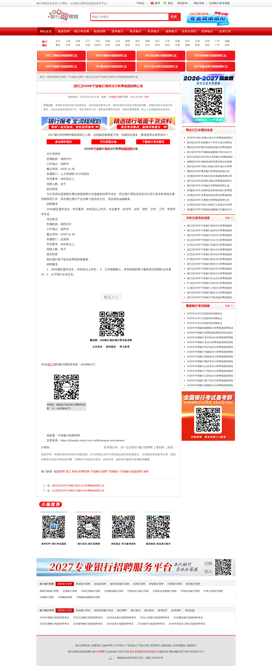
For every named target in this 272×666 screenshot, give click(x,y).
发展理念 (96, 645)
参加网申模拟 (63, 141)
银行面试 (149, 610)
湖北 (137, 41)
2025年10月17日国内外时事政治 (204, 318)
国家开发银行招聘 (49, 591)
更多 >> (229, 217)
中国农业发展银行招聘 (165, 591)
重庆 (58, 45)
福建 (227, 41)
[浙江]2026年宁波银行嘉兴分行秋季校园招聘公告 (78, 485)
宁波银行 (114, 471)
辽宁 (87, 41)
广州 (217, 45)
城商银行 (171, 31)
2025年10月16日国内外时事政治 (204, 323)
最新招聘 (64, 31)
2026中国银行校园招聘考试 (54, 617)
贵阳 (207, 45)
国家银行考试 (65, 610)
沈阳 (87, 45)
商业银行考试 (83, 610)
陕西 (127, 41)
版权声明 (108, 645)
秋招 (75, 471)
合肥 (177, 45)
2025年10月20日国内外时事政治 (204, 313)
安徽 (177, 41)
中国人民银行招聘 (213, 591)
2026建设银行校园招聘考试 (188, 617)
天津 (68, 45)
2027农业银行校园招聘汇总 (161, 55)
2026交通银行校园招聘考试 (54, 623)
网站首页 (46, 31)
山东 (117, 41)
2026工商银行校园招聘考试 (88, 617)
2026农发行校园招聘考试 (120, 623)
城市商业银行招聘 (56, 77)
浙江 (157, 41)
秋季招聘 (84, 471)
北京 (58, 41)
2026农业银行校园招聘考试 (121, 617)
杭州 (157, 45)
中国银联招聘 (65, 597)
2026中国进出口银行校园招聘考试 (187, 623)
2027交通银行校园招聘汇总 (111, 55)
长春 (77, 45)
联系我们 (155, 645)
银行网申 (122, 610)
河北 (97, 41)
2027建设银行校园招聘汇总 (111, 66)
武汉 (137, 45)
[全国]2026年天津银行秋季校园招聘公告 (208, 200)
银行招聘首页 (82, 645)
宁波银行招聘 (76, 77)
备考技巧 (162, 610)
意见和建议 (179, 645)
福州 (227, 45)
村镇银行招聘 (156, 583)
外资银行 (153, 31)
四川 (187, 41)
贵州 (207, 41)
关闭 (146, 96)
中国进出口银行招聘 (138, 591)
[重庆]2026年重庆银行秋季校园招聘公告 (208, 171)
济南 (117, 45)
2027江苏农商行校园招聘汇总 (161, 66)
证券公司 (225, 31)
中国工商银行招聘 (90, 591)
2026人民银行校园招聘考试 (154, 617)
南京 (167, 45)
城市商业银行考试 (103, 610)
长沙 (147, 45)
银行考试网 (81, 31)
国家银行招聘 (65, 583)
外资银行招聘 (174, 583)
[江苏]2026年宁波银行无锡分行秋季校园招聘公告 (78, 490)
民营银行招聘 (193, 583)
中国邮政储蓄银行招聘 (88, 597)
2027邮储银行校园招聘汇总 (210, 55)
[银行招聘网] (62, 17)
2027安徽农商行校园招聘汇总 (211, 66)
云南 (197, 41)
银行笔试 (135, 610)
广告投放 (130, 645)
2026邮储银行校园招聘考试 (88, 623)
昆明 (197, 45)
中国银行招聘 (47, 597)
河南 (107, 41)
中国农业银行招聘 (190, 591)
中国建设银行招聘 (113, 591)
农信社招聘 (100, 583)
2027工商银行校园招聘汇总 (61, 55)
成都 (187, 45)
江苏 (167, 41)
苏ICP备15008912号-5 (191, 651)
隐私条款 (167, 645)
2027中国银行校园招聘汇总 (61, 66)
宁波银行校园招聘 (131, 471)
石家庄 (97, 45)
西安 (127, 45)
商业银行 (136, 31)
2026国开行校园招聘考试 (151, 623)
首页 (42, 77)
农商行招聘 (139, 583)
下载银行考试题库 (153, 141)
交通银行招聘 (70, 591)
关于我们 (119, 645)
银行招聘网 (99, 651)
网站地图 (174, 651)
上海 (68, 41)
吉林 (77, 41)
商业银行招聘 (83, 583)
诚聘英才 (192, 645)
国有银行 (118, 31)
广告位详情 (143, 645)
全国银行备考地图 (219, 3)
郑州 (107, 45)
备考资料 (176, 610)
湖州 (146, 471)
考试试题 (190, 610)
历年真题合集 (108, 141)
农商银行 (207, 31)
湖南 (147, 41)
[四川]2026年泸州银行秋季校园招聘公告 (208, 185)
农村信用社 (189, 31)
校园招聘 (100, 31)
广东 (217, 41)
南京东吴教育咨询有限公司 (144, 651)
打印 (140, 96)
